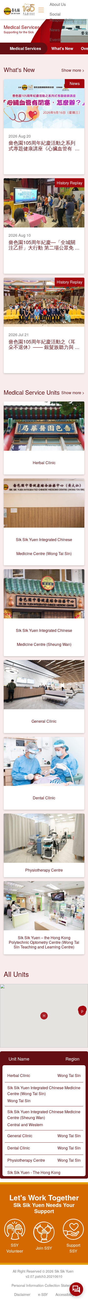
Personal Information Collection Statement (44, 1285)
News (55, 30)
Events (56, 39)
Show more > (72, 70)
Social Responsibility (62, 17)
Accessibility (64, 1294)
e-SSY (43, 1294)
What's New (62, 48)
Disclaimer (22, 1294)
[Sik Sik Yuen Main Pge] (12, 9)
